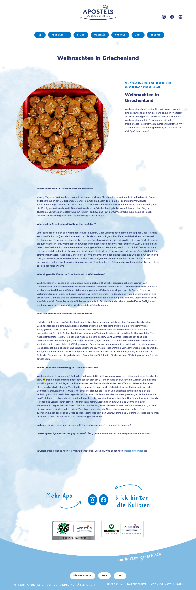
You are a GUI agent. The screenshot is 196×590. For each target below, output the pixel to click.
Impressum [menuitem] (115, 584)
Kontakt (120, 35)
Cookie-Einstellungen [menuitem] (167, 584)
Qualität (99, 35)
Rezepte (156, 35)
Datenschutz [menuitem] (137, 584)
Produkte (58, 35)
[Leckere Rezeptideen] (64, 504)
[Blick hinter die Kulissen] (103, 499)
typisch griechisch (133, 450)
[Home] (40, 35)
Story (81, 35)
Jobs (138, 35)
